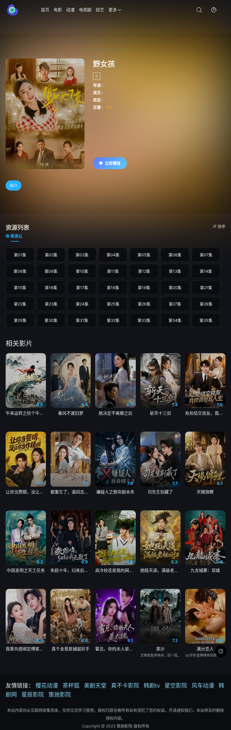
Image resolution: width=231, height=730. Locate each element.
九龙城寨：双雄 (205, 570)
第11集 (113, 271)
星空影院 (176, 685)
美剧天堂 (95, 685)
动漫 (70, 9)
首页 (45, 9)
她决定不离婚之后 (115, 413)
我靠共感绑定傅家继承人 (26, 649)
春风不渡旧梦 (70, 413)
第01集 (20, 254)
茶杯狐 (71, 685)
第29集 (20, 320)
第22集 (20, 303)
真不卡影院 (125, 685)
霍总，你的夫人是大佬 (115, 649)
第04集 (112, 254)
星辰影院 (32, 694)
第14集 (206, 271)
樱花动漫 (46, 685)
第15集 (20, 287)
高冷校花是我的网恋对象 (115, 570)
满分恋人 (205, 649)
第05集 (143, 254)
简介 (13, 185)
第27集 (175, 303)
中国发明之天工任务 (26, 570)
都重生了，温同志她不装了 (70, 492)
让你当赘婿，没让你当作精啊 (26, 492)
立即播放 (113, 163)
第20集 (175, 287)
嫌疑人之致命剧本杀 (115, 492)
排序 (221, 226)
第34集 (174, 320)
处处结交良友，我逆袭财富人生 (205, 413)
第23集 (51, 303)
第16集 (51, 287)
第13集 (175, 271)
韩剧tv (152, 685)
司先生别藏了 (160, 492)
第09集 (51, 271)
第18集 (113, 287)
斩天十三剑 (160, 413)
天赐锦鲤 (205, 492)
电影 (58, 9)
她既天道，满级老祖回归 (160, 570)
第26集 (144, 303)
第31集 (82, 320)
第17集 (82, 287)
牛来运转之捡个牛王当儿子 (26, 413)
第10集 (82, 271)
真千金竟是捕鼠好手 (71, 649)
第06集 (174, 254)
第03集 (81, 254)
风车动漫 (203, 685)
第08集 (20, 271)
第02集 (51, 254)
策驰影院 (59, 694)
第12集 (144, 271)
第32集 (113, 320)
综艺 (100, 9)
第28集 (206, 303)
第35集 (205, 320)
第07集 (206, 254)
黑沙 (160, 649)
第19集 (144, 287)
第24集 (82, 303)
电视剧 (85, 9)
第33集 (143, 320)
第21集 (206, 287)
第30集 (51, 320)
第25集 (113, 303)
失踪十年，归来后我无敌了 (70, 570)
